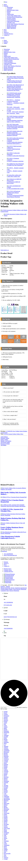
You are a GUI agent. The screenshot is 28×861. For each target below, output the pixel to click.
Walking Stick (10, 14)
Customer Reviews (8, 33)
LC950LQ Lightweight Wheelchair (15, 155)
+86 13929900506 (8, 554)
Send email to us (5, 250)
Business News (7, 568)
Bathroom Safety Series (12, 10)
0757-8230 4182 (8, 605)
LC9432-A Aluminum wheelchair (15, 161)
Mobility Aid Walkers (6, 441)
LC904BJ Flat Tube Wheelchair (15, 165)
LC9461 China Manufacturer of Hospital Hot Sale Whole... (14, 89)
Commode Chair (5, 590)
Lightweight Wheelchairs (13, 21)
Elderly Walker (4, 439)
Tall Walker (3, 445)
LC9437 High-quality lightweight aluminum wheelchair (15, 127)
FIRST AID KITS (11, 28)
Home (5, 4)
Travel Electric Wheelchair (19, 589)
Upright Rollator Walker (6, 589)
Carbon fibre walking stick (13, 176)
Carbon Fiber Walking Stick (14, 15)
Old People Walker (5, 442)
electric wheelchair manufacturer (19, 588)
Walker (8, 13)
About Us (6, 32)
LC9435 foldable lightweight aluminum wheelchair (14, 134)
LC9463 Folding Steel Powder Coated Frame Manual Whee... (14, 81)
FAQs (5, 31)
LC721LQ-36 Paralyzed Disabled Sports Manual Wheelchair (15, 196)
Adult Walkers (4, 436)
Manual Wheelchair (5, 588)
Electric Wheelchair (11, 25)
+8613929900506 (8, 628)
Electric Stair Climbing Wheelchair (15, 24)
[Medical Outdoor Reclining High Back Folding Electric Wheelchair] (14, 515)
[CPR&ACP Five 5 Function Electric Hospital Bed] (14, 497)
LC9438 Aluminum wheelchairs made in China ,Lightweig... (15, 121)
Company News (8, 570)
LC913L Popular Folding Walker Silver (13, 434)
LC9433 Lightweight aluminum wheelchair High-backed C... (14, 142)
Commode (9, 8)
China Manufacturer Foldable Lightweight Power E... (10, 537)
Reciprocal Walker (5, 443)
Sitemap (8, 586)
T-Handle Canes (11, 22)
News (5, 29)
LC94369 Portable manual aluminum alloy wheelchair (13, 96)
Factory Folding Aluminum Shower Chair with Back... (12, 528)
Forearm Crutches (11, 18)
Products (6, 6)
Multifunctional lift (11, 26)
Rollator (9, 11)
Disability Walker (5, 438)
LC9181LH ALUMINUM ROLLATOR (13, 182)
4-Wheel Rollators (11, 19)
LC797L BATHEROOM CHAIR (15, 188)
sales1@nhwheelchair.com (10, 555)
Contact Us (6, 35)
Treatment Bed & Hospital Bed (14, 17)
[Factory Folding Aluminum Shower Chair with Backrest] (14, 524)
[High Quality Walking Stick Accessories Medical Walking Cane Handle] (14, 489)
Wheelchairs (10, 7)
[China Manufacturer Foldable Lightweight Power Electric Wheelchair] (14, 533)
